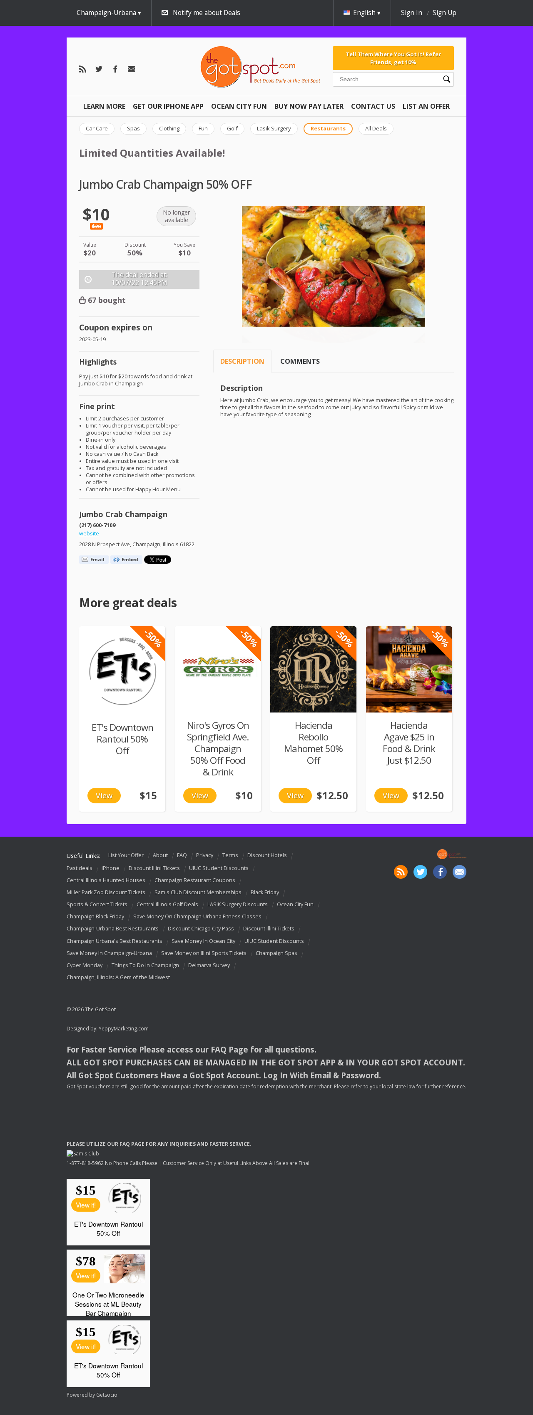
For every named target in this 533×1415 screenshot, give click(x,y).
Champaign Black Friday (95, 916)
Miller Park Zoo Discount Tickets (106, 892)
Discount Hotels (267, 855)
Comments (300, 361)
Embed (130, 559)
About (160, 855)
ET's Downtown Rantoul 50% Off (122, 739)
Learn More (104, 106)
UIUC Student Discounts (219, 868)
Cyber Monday (84, 965)
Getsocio (106, 1394)
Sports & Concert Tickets (97, 904)
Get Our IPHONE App (168, 106)
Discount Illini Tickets (154, 868)
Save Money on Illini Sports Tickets (204, 953)
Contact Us (373, 106)
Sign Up (444, 12)
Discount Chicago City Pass (201, 928)
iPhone (111, 868)
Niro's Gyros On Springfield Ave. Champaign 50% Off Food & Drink (218, 748)
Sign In (411, 12)
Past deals (79, 868)
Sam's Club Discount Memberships (198, 892)
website (89, 533)
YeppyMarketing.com (124, 1028)
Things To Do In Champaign (145, 965)
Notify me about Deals (206, 12)
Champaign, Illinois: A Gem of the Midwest (118, 977)
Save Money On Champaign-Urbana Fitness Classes (197, 916)
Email (97, 559)
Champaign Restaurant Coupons (194, 880)
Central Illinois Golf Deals (167, 904)
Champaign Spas (276, 953)
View (104, 795)
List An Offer (426, 106)
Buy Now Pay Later (309, 106)
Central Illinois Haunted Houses (106, 880)
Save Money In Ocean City (203, 941)
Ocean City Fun (239, 106)
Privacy (204, 855)
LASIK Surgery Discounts (237, 904)
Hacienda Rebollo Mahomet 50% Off (313, 743)
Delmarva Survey (209, 965)
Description (242, 361)
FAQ (182, 855)
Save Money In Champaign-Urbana (109, 953)
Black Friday (265, 892)
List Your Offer (126, 855)
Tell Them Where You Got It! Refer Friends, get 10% (393, 57)
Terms (230, 855)
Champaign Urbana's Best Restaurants (114, 941)
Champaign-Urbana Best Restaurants (113, 928)
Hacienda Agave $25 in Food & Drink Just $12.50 (409, 743)
